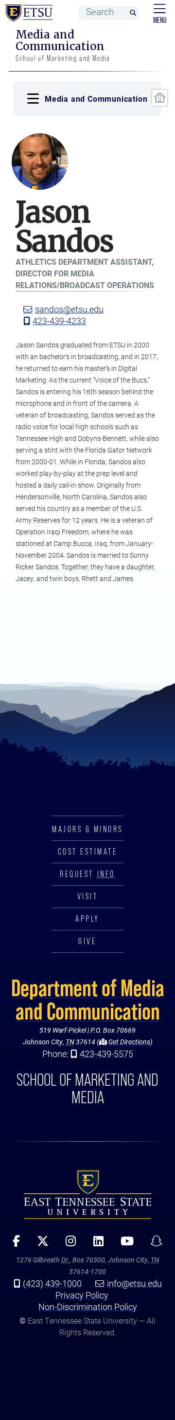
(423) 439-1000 (52, 1283)
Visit (87, 896)
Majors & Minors (87, 829)
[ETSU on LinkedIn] (94, 1244)
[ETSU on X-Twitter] (39, 1244)
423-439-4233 (59, 321)
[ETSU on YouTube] (123, 1244)
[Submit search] (133, 13)
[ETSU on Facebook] (13, 1244)
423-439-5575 (106, 1053)
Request (87, 874)
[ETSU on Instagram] (67, 1244)
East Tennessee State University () (27, 13)
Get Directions (128, 1041)
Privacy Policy (81, 1295)
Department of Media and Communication (87, 999)
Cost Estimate (88, 851)
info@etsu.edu (134, 1283)
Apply (87, 919)
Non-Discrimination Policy (87, 1306)
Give (87, 941)
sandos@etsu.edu (69, 309)
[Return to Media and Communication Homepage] (160, 98)
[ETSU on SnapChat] (153, 1244)
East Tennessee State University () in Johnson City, (87, 1194)
